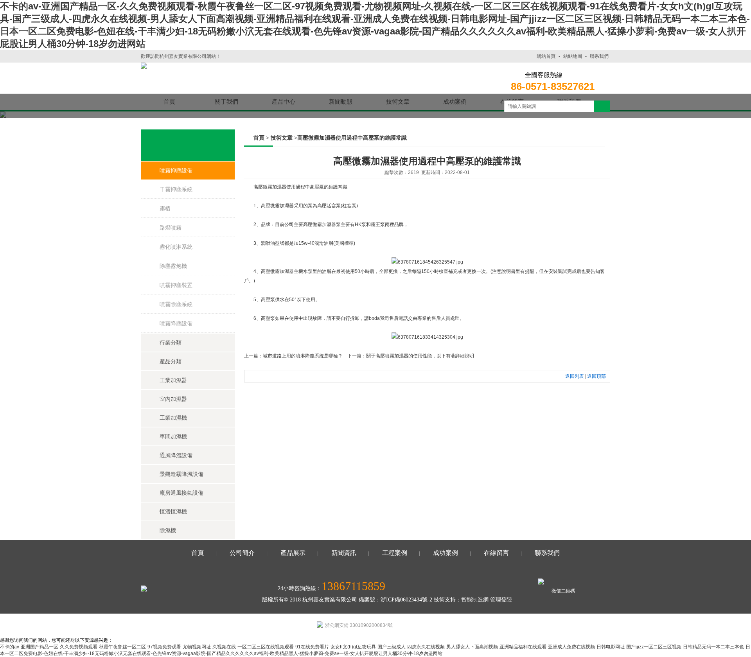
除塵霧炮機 (173, 266)
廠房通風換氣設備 (181, 493)
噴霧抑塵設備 (176, 170)
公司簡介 (242, 552)
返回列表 (574, 376)
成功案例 (445, 552)
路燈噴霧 (170, 227)
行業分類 (170, 342)
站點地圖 (572, 56)
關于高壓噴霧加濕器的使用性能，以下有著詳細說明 (420, 356)
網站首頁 (546, 56)
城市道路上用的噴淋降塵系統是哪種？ (303, 356)
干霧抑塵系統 (176, 189)
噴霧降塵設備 (176, 323)
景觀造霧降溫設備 (181, 474)
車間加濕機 (173, 436)
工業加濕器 (173, 380)
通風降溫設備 (176, 455)
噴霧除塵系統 (176, 304)
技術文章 (282, 138)
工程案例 (394, 552)
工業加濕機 (173, 418)
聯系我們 (599, 56)
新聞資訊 (343, 552)
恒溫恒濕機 (173, 511)
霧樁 (165, 208)
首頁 (258, 138)
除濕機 (168, 530)
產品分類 (170, 361)
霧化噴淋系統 (176, 247)
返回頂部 (596, 376)
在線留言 (496, 552)
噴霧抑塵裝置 (176, 285)
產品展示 (292, 552)
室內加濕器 (173, 399)
